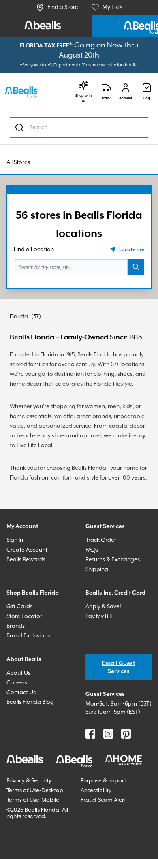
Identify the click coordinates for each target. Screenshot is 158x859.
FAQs (93, 591)
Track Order (102, 581)
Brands (16, 667)
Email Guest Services (118, 708)
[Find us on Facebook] (90, 784)
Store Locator (25, 657)
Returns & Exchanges (116, 601)
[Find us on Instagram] (108, 784)
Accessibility (99, 839)
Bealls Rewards (29, 601)
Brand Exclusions (31, 677)
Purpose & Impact (106, 829)
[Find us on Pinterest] (126, 784)
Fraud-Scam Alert (106, 855)
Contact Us (22, 734)
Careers (18, 724)
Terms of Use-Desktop (26, 842)
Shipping (98, 610)
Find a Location (36, 259)
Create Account (28, 591)
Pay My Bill (101, 667)
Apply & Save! (105, 657)
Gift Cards (20, 648)
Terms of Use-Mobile (36, 855)
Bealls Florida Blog (34, 743)
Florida (20, 326)
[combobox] (79, 138)
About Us (19, 714)
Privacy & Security (32, 829)
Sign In (16, 581)
